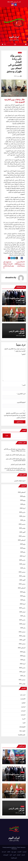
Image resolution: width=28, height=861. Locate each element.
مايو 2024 (22, 600)
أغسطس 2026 (21, 492)
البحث (24, 430)
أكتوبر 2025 (22, 532)
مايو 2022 (22, 659)
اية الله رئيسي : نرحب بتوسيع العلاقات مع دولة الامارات (19, 264)
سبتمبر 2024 (22, 584)
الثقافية (23, 702)
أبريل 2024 (22, 604)
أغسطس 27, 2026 (19, 761)
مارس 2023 (22, 619)
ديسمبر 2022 (22, 631)
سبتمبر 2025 (22, 536)
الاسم (23, 385)
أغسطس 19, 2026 (19, 812)
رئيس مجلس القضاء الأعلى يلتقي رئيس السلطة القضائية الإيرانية (14, 316)
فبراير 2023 (22, 623)
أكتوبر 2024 (22, 580)
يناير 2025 (22, 568)
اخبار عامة (22, 312)
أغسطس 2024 (21, 588)
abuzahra (9, 277)
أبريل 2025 (22, 556)
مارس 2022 (22, 667)
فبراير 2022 (22, 671)
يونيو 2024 (22, 596)
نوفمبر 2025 (22, 528)
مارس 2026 (22, 512)
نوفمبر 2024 (22, 576)
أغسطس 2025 (21, 540)
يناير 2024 (22, 616)
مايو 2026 (22, 504)
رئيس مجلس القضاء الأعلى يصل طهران (14, 299)
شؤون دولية (22, 730)
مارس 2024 (22, 608)
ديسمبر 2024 (22, 572)
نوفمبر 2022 (22, 635)
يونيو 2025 (22, 548)
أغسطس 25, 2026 (19, 778)
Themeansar (14, 848)
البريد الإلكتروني (21, 393)
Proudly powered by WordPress (10, 847)
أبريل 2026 (22, 508)
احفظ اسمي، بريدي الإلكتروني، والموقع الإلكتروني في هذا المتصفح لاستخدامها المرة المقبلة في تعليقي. (14, 415)
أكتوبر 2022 (22, 639)
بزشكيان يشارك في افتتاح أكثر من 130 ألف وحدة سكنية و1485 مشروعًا (14, 759)
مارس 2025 (22, 560)
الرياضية (23, 706)
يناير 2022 (22, 675)
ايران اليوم (14, 36)
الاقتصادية (22, 698)
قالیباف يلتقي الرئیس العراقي (16, 332)
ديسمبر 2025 (22, 524)
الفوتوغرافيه (22, 726)
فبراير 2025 (22, 564)
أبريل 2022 (22, 663)
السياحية (23, 710)
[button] (5, 44)
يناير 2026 (22, 520)
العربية (23, 718)
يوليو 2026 (22, 496)
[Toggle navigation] (15, 44)
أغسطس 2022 (21, 647)
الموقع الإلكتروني (21, 402)
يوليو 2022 (22, 651)
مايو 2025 (22, 552)
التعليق (23, 354)
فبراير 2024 (22, 612)
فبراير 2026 (22, 516)
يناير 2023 (22, 627)
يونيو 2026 (22, 500)
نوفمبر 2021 (22, 683)
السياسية (19, 52)
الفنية (24, 722)
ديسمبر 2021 (22, 679)
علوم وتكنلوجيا (21, 734)
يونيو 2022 (22, 655)
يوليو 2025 (22, 544)
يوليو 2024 (22, 592)
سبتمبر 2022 (22, 643)
